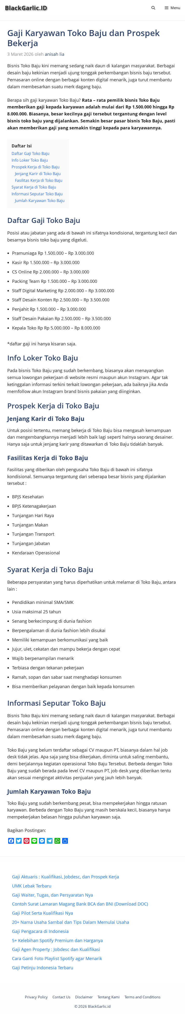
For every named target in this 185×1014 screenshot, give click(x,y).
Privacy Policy (36, 997)
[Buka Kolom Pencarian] (153, 8)
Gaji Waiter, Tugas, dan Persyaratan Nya (52, 895)
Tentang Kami (109, 997)
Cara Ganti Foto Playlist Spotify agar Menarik (57, 958)
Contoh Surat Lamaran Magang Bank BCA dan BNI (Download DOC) (80, 904)
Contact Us (61, 997)
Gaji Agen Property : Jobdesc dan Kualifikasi (56, 949)
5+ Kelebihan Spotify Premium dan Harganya (57, 940)
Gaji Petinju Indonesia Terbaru (42, 967)
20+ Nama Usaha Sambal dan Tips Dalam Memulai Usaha (70, 922)
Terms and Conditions (142, 997)
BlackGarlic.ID (26, 8)
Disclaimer (84, 997)
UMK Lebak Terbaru (31, 886)
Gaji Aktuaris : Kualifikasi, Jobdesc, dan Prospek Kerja (65, 877)
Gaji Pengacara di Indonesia (40, 931)
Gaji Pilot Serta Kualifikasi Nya (42, 913)
